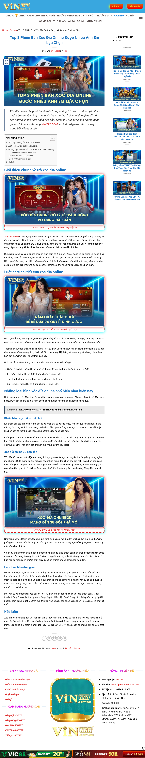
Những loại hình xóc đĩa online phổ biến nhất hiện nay (31, 149)
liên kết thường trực (73, 648)
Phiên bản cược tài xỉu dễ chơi (24, 153)
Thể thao (59, 21)
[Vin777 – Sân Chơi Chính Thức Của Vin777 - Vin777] (16, 6)
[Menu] (140, 18)
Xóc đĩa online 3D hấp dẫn (22, 156)
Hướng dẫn (104, 15)
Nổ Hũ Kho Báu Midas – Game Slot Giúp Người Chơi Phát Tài (127, 78)
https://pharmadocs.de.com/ (125, 684)
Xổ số (71, 21)
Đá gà (81, 21)
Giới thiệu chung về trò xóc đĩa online (24, 142)
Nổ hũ (130, 15)
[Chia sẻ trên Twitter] (49, 638)
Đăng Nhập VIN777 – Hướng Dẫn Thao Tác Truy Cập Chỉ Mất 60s (127, 141)
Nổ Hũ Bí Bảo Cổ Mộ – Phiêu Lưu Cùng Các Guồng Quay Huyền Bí (127, 46)
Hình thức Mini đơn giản (21, 159)
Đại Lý (8, 699)
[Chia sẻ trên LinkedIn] (64, 638)
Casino (119, 15)
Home (5, 30)
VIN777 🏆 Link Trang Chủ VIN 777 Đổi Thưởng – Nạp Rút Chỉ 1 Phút (50, 15)
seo (65, 51)
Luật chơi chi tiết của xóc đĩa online (23, 146)
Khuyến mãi (94, 21)
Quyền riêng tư (12, 694)
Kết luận (11, 162)
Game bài (45, 21)
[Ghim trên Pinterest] (59, 638)
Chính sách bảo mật (15, 689)
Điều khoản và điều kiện (17, 679)
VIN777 (119, 679)
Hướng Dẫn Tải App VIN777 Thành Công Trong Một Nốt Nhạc (127, 172)
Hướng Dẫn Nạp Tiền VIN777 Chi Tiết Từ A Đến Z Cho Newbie (127, 109)
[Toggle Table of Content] (51, 138)
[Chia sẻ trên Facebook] (44, 638)
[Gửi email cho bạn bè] (54, 638)
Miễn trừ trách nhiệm (15, 684)
